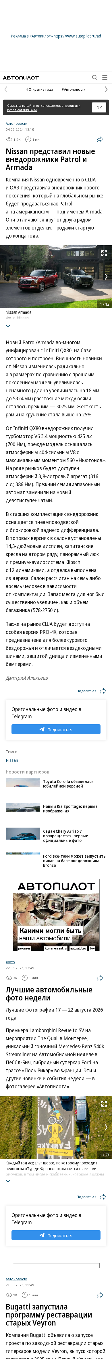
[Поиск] (94, 77)
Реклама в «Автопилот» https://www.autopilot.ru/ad (56, 36)
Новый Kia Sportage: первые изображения (70, 809)
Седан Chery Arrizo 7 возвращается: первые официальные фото (65, 835)
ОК (99, 107)
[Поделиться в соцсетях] (99, 139)
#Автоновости (74, 89)
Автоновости (16, 123)
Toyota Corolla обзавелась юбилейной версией (68, 784)
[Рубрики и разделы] (105, 77)
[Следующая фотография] (106, 276)
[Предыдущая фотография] (5, 276)
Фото (10, 961)
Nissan (12, 760)
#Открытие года (39, 89)
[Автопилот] (21, 78)
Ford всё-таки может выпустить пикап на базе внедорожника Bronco (74, 860)
